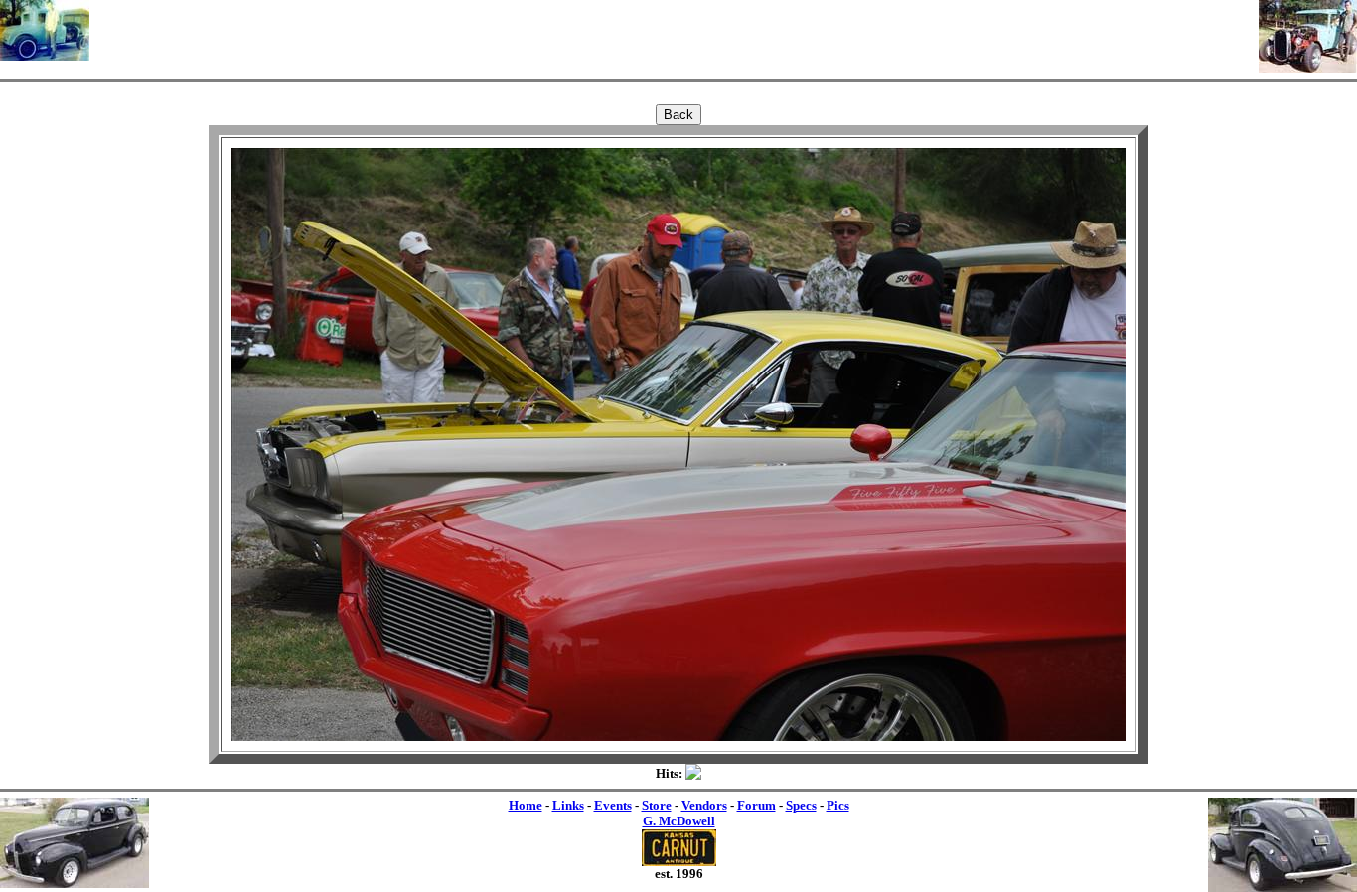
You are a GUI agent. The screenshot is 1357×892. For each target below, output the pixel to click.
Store (657, 805)
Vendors (704, 805)
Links (568, 805)
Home (525, 805)
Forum (756, 805)
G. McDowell (679, 821)
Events (613, 805)
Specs (801, 805)
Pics (838, 805)
